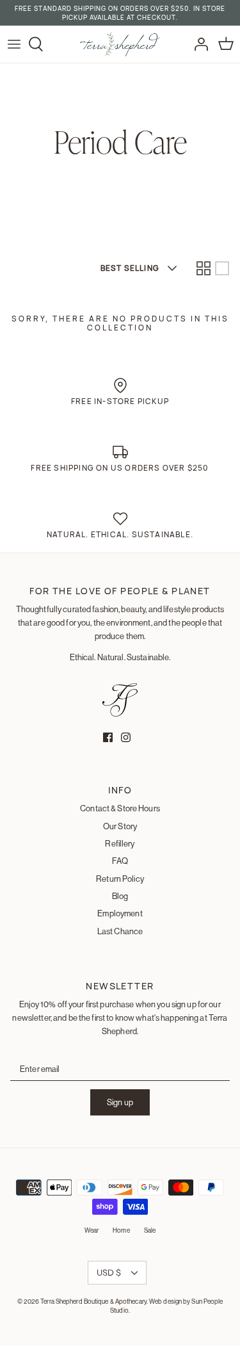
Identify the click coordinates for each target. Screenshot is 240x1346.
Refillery (119, 843)
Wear (91, 1230)
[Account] (198, 44)
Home (121, 1230)
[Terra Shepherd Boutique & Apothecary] (120, 44)
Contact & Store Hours (120, 808)
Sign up (119, 1102)
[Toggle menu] (14, 44)
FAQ (120, 860)
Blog (120, 896)
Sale (150, 1230)
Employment (119, 913)
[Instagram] (126, 737)
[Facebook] (108, 737)
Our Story (120, 826)
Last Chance (120, 931)
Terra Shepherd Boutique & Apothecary (93, 1301)
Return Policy (120, 878)
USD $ (109, 1272)
